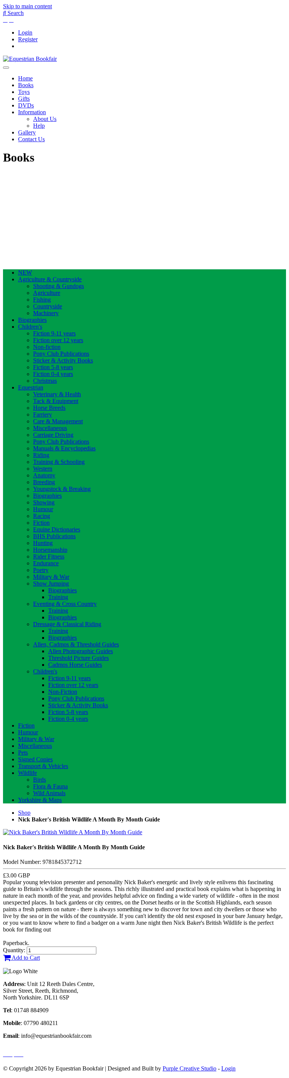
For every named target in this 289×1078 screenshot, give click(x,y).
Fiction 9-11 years (54, 333)
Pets (23, 752)
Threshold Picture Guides (78, 658)
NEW (25, 272)
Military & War (51, 577)
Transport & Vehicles (43, 766)
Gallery (27, 132)
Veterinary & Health (57, 394)
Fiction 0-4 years (53, 374)
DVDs (26, 105)
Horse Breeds (49, 408)
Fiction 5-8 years (53, 367)
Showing (44, 502)
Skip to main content (27, 6)
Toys (24, 92)
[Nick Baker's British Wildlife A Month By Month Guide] (72, 832)
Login (25, 32)
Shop (24, 812)
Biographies (32, 320)
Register (28, 39)
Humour (43, 509)
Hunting (43, 543)
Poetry (41, 570)
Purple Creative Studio (189, 1068)
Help (39, 125)
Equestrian (30, 387)
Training (58, 597)
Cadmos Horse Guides (75, 664)
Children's (30, 326)
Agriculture (46, 293)
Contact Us (31, 139)
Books (25, 85)
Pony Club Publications (61, 353)
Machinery (46, 313)
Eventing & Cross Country (65, 604)
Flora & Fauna (50, 786)
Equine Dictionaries (56, 529)
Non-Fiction (62, 691)
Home (25, 78)
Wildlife (27, 773)
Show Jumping (51, 583)
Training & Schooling (59, 462)
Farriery (42, 414)
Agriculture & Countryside (50, 279)
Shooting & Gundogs (58, 286)
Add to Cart (25, 957)
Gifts (24, 98)
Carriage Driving (53, 435)
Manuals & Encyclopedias (64, 448)
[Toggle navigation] (6, 67)
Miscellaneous (50, 428)
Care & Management (58, 421)
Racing (41, 516)
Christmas (45, 380)
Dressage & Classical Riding (67, 624)
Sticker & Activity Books (63, 360)
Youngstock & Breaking (62, 489)
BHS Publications (54, 536)
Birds (39, 779)
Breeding (44, 482)
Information (32, 112)
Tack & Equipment (55, 401)
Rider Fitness (48, 556)
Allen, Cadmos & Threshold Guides (76, 644)
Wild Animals (49, 793)
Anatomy (44, 475)
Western (42, 468)
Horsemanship (50, 550)
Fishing (42, 299)
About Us (44, 119)
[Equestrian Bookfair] (30, 59)
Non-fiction (47, 347)
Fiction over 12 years (58, 340)
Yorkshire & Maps (40, 800)
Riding (41, 455)
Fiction (41, 522)
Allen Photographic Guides (80, 651)
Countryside (47, 306)
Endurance (46, 563)
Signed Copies (35, 759)
